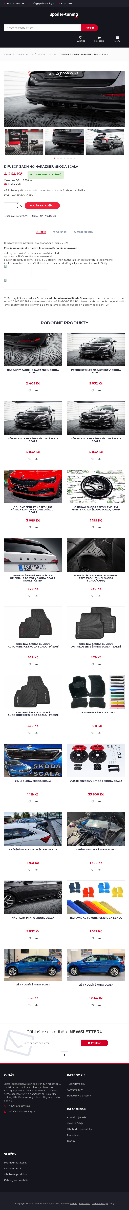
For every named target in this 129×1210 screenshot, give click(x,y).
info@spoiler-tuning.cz (43, 3)
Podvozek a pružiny (79, 1095)
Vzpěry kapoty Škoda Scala (96, 849)
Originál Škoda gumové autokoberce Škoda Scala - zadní (96, 645)
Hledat (89, 27)
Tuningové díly (24, 54)
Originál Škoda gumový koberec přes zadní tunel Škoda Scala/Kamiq (96, 578)
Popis (42, 231)
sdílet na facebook (44, 216)
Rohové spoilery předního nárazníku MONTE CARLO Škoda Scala (33, 510)
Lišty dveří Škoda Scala (33, 984)
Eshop (7, 54)
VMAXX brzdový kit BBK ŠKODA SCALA (96, 781)
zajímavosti (84, 1203)
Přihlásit (95, 1043)
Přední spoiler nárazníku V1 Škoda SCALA (96, 371)
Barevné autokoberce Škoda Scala (96, 917)
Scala (52, 54)
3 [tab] (61, 158)
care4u (73, 1203)
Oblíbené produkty (15, 1174)
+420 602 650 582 (16, 3)
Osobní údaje (75, 1123)
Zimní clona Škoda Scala (33, 781)
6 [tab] (71, 158)
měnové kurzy (99, 1203)
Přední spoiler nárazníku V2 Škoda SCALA (33, 440)
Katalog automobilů (16, 1180)
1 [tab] (54, 158)
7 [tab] (74, 158)
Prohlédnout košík (15, 1162)
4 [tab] (64, 158)
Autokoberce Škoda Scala (96, 712)
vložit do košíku (42, 205)
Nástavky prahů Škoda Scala (33, 917)
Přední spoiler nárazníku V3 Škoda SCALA (96, 440)
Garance (61, 231)
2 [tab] (58, 158)
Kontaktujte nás (77, 1117)
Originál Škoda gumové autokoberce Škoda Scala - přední (33, 645)
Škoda (41, 54)
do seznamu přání (17, 216)
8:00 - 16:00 (67, 3)
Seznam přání (12, 1168)
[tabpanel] (64, 142)
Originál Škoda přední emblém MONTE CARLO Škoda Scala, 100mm (96, 508)
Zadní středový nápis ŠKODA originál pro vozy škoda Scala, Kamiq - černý (33, 578)
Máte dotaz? (84, 231)
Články (71, 1140)
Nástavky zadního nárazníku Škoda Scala (33, 371)
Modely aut (73, 1135)
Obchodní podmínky (79, 1129)
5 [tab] (68, 158)
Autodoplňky (75, 1089)
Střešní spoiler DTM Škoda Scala (33, 849)
